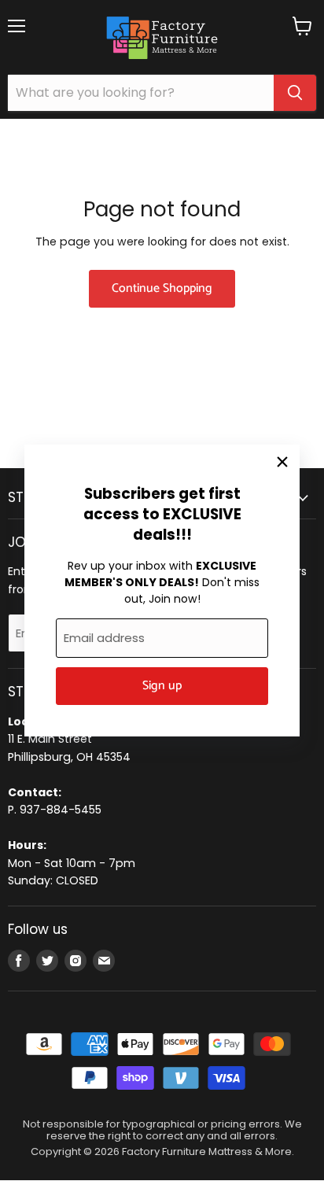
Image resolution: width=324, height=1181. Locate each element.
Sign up (162, 686)
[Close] (282, 462)
